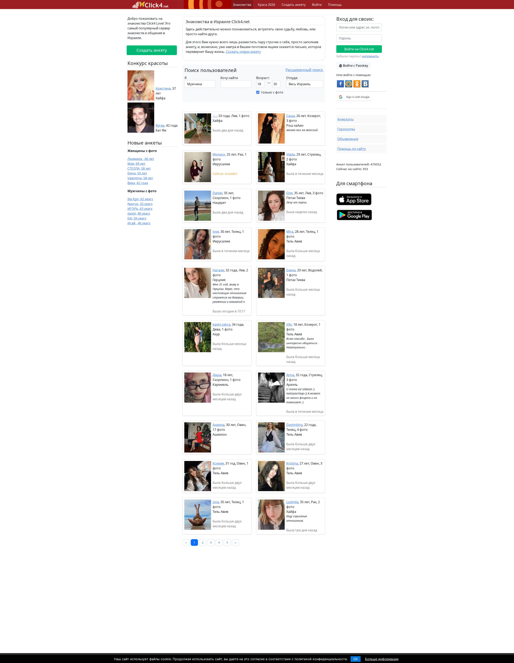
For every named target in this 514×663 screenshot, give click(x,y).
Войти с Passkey (355, 65)
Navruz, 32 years (140, 204)
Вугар (160, 125)
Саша (290, 116)
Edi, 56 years (136, 218)
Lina (216, 502)
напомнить (370, 56)
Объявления (347, 138)
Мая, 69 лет (136, 163)
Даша (217, 375)
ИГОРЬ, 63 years (139, 208)
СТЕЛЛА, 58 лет (139, 168)
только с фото (272, 92)
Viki (289, 324)
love (216, 231)
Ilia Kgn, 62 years (140, 199)
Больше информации (382, 659)
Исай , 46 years (138, 223)
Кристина (163, 88)
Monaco (219, 154)
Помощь (335, 4)
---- (215, 116)
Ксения (218, 463)
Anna (290, 375)
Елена (291, 270)
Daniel (217, 193)
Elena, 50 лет (137, 173)
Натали (218, 270)
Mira (289, 231)
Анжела (218, 425)
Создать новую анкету (243, 51)
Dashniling (294, 425)
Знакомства (242, 4)
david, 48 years (138, 213)
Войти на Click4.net (359, 49)
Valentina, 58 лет (140, 178)
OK (355, 659)
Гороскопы (346, 129)
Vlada (290, 154)
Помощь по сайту (351, 148)
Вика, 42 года (137, 183)
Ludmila (292, 502)
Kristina (292, 463)
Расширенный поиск (304, 69)
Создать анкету (293, 4)
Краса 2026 (266, 4)
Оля (289, 193)
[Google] (361, 97)
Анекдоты (345, 119)
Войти (317, 4)
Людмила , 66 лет (140, 159)
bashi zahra (221, 324)
